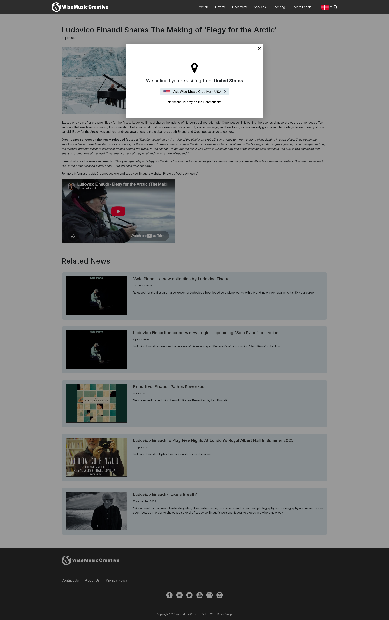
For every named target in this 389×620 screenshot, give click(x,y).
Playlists (220, 7)
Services (260, 7)
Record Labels (301, 7)
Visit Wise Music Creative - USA (197, 92)
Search (335, 7)
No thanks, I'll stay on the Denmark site (259, 48)
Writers (204, 7)
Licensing (278, 7)
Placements (240, 7)
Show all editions (327, 7)
